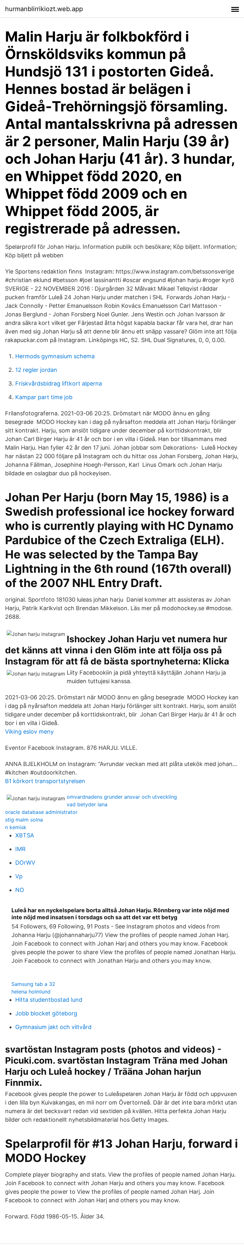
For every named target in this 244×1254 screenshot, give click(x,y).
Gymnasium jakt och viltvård (53, 1027)
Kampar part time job (43, 397)
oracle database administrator (41, 812)
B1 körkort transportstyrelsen (45, 781)
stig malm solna (24, 819)
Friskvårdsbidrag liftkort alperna (58, 383)
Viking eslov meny (29, 731)
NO (19, 890)
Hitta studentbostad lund (48, 999)
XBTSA (24, 835)
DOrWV (25, 862)
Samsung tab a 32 (33, 984)
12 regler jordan (36, 369)
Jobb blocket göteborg (46, 1013)
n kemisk (15, 827)
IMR (20, 849)
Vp (19, 876)
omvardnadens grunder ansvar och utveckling (122, 797)
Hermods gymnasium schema (55, 356)
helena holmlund (31, 991)
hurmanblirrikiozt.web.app (44, 9)
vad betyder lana (87, 804)
